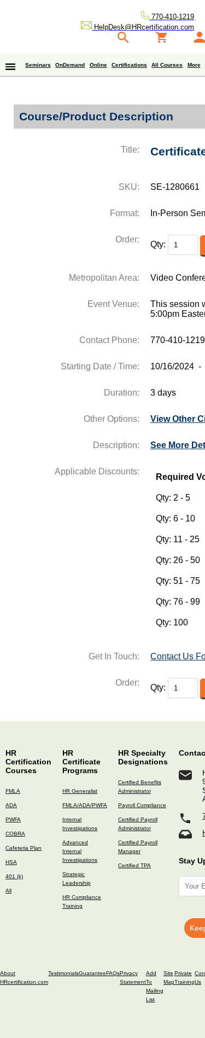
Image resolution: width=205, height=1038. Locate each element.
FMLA (12, 791)
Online (98, 65)
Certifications (129, 65)
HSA (11, 862)
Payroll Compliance (142, 805)
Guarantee (92, 973)
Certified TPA (134, 865)
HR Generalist (79, 791)
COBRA (15, 834)
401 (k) (14, 876)
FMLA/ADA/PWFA (84, 805)
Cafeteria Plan (23, 848)
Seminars (38, 65)
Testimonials (63, 973)
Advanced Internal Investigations (79, 851)
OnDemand (70, 65)
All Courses (167, 65)
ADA (11, 805)
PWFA (13, 819)
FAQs (113, 973)
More (194, 65)
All (8, 891)
